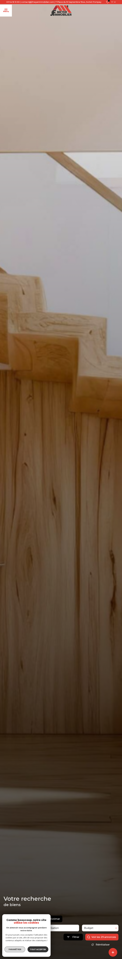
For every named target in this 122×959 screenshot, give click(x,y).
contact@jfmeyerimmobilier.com (37, 2)
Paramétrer (15, 949)
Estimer (55, 919)
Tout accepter (38, 949)
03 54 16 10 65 (13, 2)
